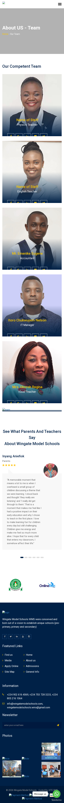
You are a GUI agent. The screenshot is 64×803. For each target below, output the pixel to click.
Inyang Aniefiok (13, 456)
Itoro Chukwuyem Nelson (27, 320)
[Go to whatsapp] (56, 794)
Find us (9, 654)
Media (8, 660)
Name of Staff (27, 120)
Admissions (32, 666)
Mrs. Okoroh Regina (27, 387)
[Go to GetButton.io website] (57, 800)
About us (31, 660)
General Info (32, 671)
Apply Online (11, 666)
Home (5, 34)
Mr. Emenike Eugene (27, 253)
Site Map (9, 671)
